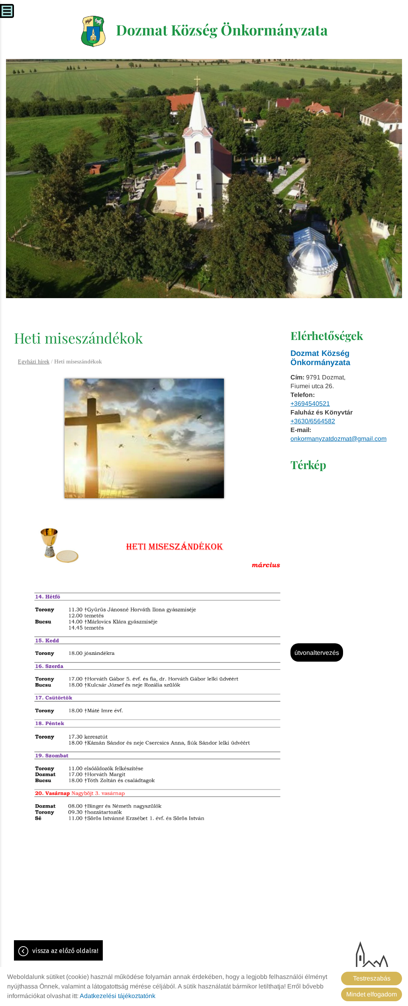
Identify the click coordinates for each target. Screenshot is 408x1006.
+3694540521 (310, 403)
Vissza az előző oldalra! (65, 951)
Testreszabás (371, 978)
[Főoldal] (93, 31)
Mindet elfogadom (371, 994)
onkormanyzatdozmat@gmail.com (338, 438)
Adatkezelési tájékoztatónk (117, 995)
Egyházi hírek (33, 362)
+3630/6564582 (312, 421)
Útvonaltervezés (316, 652)
